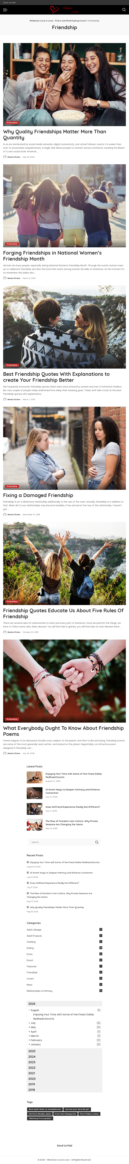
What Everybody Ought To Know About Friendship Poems (63, 731)
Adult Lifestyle (34, 929)
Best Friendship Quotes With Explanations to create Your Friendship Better (56, 377)
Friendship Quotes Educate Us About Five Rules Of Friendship (63, 613)
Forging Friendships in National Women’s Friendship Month (52, 256)
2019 (31, 1084)
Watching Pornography (40, 1118)
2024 (32, 1057)
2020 (32, 1079)
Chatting (31, 941)
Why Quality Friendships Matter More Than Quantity (54, 134)
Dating (30, 948)
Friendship (12, 123)
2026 (31, 1004)
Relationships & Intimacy (39, 990)
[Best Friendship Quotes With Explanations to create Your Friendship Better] (64, 327)
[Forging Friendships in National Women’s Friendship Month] (64, 205)
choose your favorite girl (77, 1109)
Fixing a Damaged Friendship (38, 495)
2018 (31, 1090)
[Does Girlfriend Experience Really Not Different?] (34, 809)
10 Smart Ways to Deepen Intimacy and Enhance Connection (61, 872)
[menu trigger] (6, 10)
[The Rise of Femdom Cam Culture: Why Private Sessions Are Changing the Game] (34, 825)
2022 (31, 1068)
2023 (31, 1062)
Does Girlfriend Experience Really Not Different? (73, 807)
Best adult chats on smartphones (45, 1109)
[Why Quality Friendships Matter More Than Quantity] (64, 84)
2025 (32, 1051)
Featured (31, 966)
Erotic (30, 954)
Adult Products (34, 935)
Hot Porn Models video (40, 1114)
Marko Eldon (14, 157)
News (29, 984)
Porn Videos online (89, 1114)
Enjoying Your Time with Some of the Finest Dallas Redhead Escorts (65, 862)
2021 (31, 1073)
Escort (30, 960)
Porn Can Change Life (65, 1114)
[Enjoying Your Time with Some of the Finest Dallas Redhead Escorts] (34, 777)
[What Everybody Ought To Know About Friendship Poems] (64, 681)
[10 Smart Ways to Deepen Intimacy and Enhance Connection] (34, 793)
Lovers (30, 978)
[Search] (124, 10)
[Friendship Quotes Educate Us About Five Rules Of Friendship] (64, 563)
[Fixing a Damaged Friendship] (64, 448)
